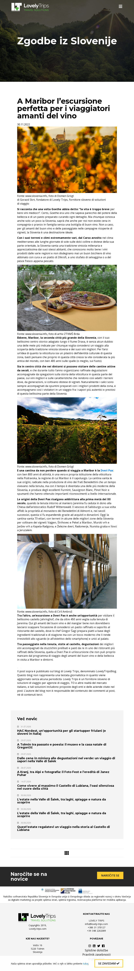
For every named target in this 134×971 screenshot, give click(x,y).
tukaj (85, 963)
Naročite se (110, 875)
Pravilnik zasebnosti (96, 954)
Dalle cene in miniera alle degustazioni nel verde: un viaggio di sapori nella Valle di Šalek (66, 759)
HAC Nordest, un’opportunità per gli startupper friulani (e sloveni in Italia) (61, 732)
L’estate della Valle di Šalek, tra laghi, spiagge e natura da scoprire (61, 814)
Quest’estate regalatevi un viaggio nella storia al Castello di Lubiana (63, 828)
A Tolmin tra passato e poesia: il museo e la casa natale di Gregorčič (61, 746)
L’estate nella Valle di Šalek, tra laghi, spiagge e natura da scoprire (61, 801)
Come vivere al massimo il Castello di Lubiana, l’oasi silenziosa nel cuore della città (65, 787)
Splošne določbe (96, 950)
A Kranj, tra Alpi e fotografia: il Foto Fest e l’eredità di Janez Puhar (63, 773)
